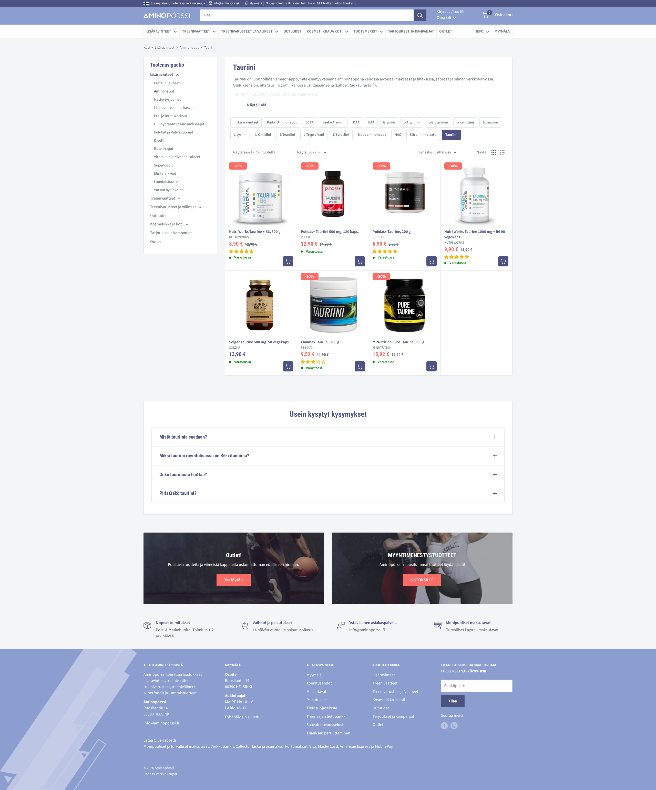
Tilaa (452, 701)
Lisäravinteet (158, 31)
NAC (398, 134)
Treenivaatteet (196, 31)
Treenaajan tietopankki (326, 716)
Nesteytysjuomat (167, 99)
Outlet (445, 31)
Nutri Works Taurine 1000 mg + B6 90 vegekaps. (474, 234)
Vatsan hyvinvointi (169, 190)
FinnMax (307, 347)
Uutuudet (292, 31)
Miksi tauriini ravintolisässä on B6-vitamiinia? (204, 456)
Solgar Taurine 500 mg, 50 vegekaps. (259, 342)
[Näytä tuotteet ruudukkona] (493, 152)
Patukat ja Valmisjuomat (173, 132)
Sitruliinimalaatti (423, 134)
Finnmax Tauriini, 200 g (320, 342)
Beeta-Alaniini (333, 122)
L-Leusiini (490, 122)
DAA (356, 122)
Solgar (234, 347)
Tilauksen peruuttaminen (328, 733)
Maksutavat (316, 691)
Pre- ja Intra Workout (170, 116)
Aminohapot (189, 47)
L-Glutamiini (438, 122)
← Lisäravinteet (246, 122)
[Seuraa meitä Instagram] (454, 725)
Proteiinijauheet (167, 83)
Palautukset (316, 700)
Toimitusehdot (319, 683)
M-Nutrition (382, 347)
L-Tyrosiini (341, 134)
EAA (371, 122)
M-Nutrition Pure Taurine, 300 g (398, 342)
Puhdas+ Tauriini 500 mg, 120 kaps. (330, 231)
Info (480, 31)
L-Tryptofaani (314, 134)
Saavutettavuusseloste (325, 724)
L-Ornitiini (263, 134)
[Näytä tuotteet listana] (502, 152)
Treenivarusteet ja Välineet (247, 31)
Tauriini (451, 134)
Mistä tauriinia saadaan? (183, 437)
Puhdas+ (307, 237)
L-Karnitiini (465, 122)
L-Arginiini (412, 122)
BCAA (309, 122)
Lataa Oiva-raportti (160, 740)
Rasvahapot (163, 148)
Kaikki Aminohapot (282, 122)
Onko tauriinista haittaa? (183, 474)
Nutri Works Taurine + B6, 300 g (255, 231)
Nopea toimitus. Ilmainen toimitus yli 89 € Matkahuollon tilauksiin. (311, 3)
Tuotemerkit (365, 31)
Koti (147, 47)
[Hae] (420, 15)
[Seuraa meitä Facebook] (444, 725)
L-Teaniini (287, 134)
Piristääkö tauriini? (178, 493)
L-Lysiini (240, 134)
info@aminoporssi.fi (227, 3)
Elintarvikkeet (165, 173)
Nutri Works (239, 237)
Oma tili (444, 18)
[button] (241, 251)
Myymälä (256, 3)
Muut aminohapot (372, 134)
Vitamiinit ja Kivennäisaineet (177, 157)
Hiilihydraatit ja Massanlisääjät (179, 124)
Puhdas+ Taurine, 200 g (392, 231)
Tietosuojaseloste (321, 708)
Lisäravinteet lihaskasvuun (175, 107)
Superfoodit (163, 165)
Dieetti (159, 140)
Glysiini (389, 122)
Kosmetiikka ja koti (325, 31)
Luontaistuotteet (167, 181)
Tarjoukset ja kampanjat (411, 31)
